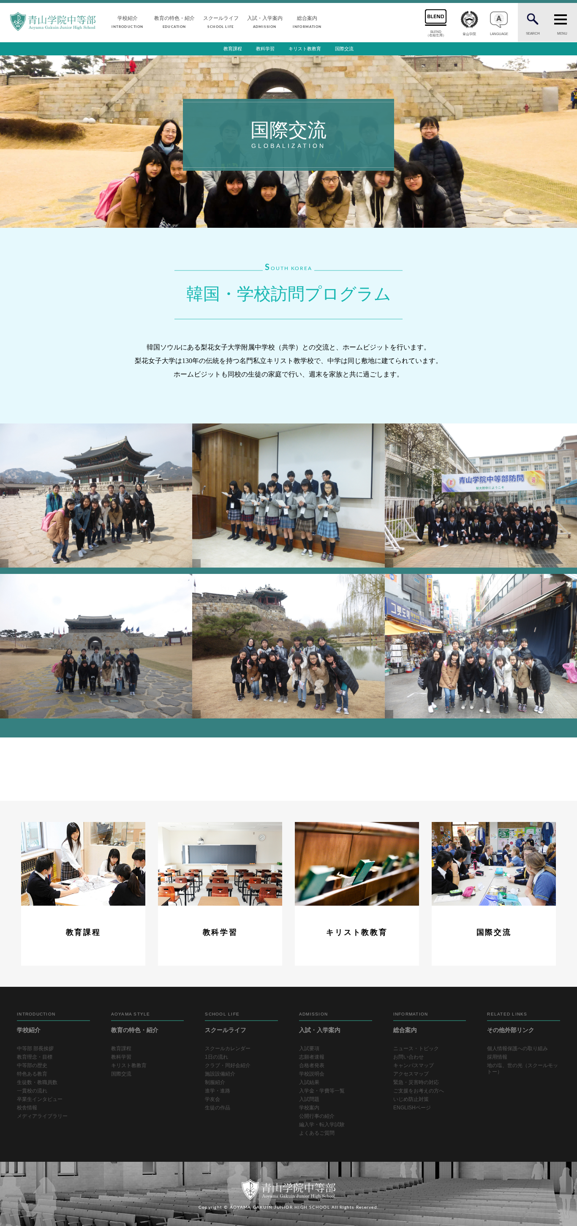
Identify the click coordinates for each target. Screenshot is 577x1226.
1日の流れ (216, 1057)
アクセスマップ (411, 1074)
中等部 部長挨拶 (35, 1048)
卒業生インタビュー (40, 1099)
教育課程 (232, 48)
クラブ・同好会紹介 (227, 1065)
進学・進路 (217, 1091)
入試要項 (309, 1048)
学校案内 (309, 1108)
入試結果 (309, 1082)
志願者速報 (311, 1057)
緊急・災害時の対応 (416, 1082)
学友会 (212, 1099)
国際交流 (344, 48)
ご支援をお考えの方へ (418, 1091)
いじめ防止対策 (411, 1099)
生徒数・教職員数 (37, 1082)
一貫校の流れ (32, 1091)
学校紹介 (127, 22)
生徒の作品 (217, 1108)
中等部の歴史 (32, 1065)
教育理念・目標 (34, 1057)
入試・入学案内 (265, 22)
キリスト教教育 (304, 48)
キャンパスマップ (413, 1065)
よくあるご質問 (317, 1133)
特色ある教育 (32, 1074)
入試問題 (309, 1099)
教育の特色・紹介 (174, 22)
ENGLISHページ (412, 1108)
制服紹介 (215, 1082)
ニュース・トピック (416, 1048)
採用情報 (497, 1057)
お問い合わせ (408, 1057)
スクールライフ (221, 22)
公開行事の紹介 (317, 1116)
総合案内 (307, 22)
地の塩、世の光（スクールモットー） (522, 1068)
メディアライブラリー (42, 1116)
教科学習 (265, 48)
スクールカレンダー (227, 1048)
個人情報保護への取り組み (517, 1048)
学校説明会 (311, 1074)
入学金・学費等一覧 (322, 1091)
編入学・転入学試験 (322, 1125)
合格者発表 (311, 1065)
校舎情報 (27, 1108)
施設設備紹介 (220, 1074)
